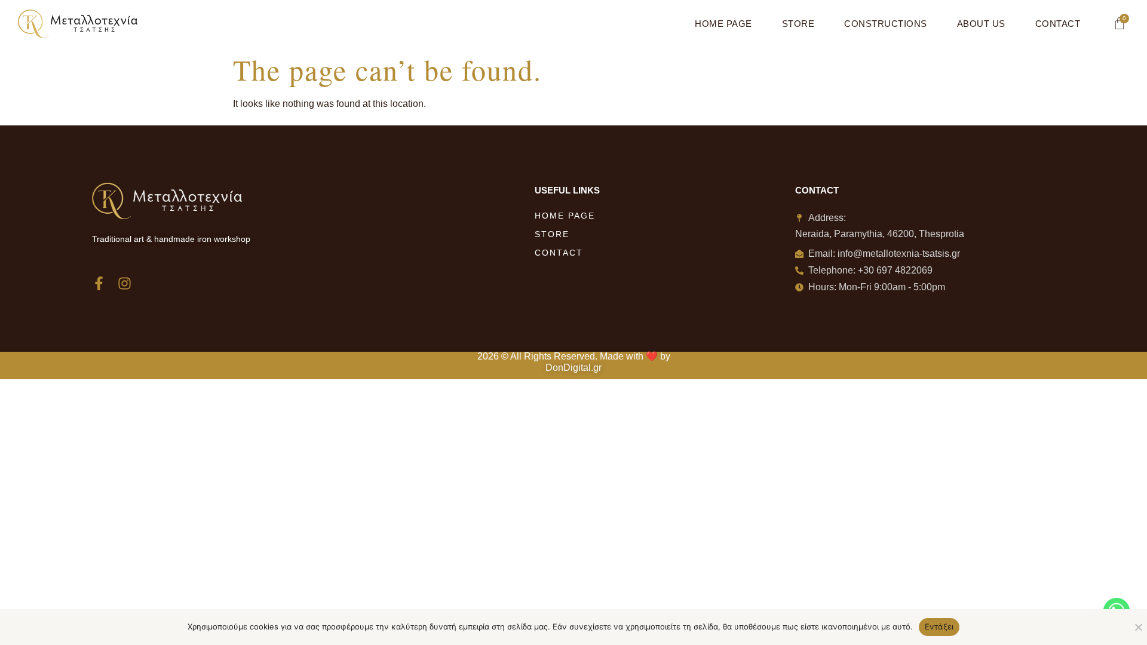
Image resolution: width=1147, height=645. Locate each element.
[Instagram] (124, 283)
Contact (1058, 24)
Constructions (885, 24)
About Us (981, 24)
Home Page (723, 24)
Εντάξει (939, 626)
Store (798, 24)
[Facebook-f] (99, 283)
